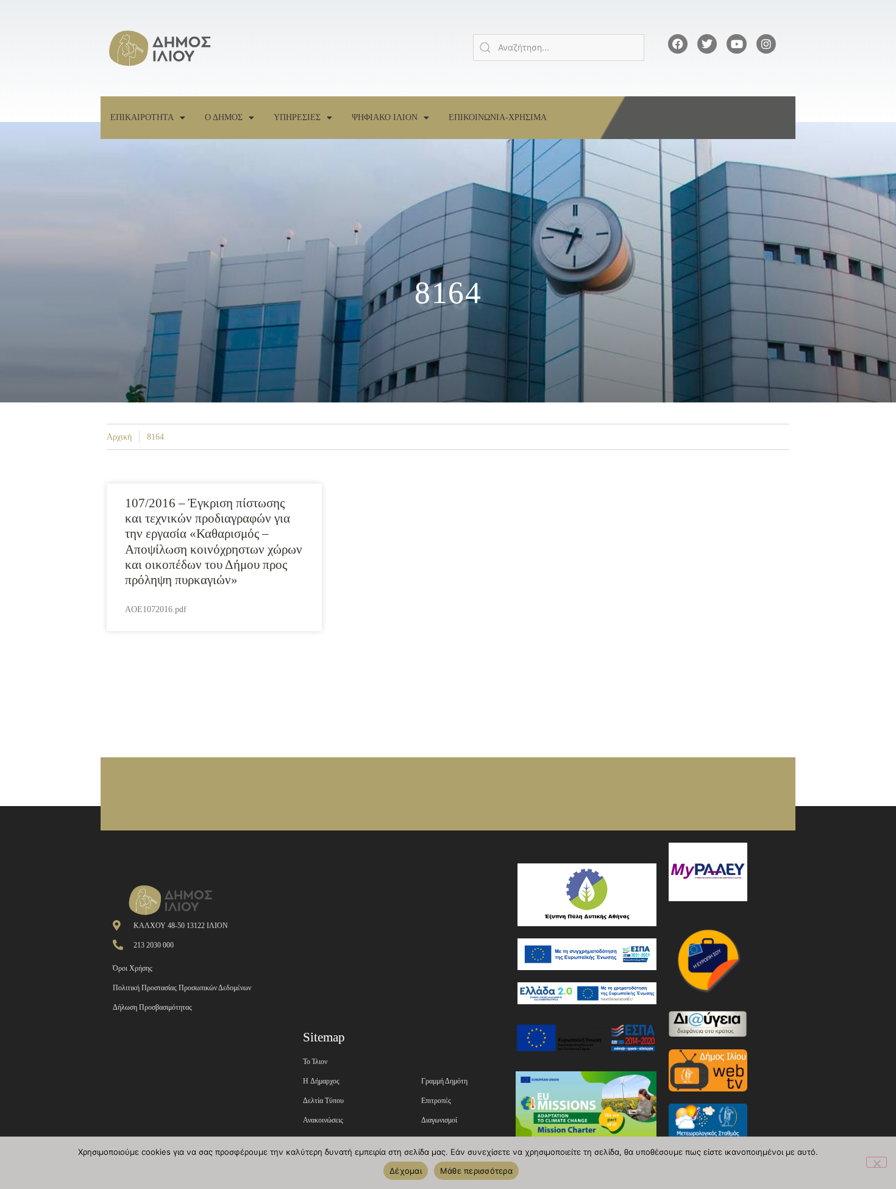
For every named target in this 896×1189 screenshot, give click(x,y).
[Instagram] (766, 44)
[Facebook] (678, 44)
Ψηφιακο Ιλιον (385, 117)
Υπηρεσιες (297, 117)
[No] (876, 1162)
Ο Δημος (224, 117)
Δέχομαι (405, 1171)
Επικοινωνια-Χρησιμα (498, 117)
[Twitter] (707, 44)
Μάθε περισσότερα (476, 1171)
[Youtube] (736, 44)
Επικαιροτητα (142, 117)
